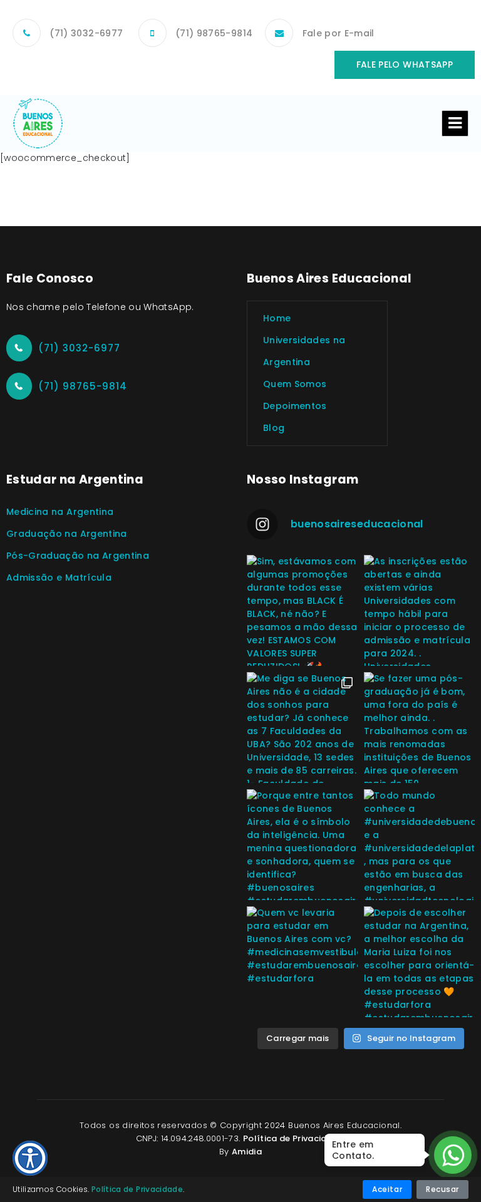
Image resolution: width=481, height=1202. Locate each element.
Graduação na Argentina (66, 533)
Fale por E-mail (339, 33)
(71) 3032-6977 (86, 33)
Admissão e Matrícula (58, 577)
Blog (273, 428)
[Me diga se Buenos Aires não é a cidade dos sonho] (302, 727)
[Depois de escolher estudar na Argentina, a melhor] (419, 961)
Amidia (247, 1152)
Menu (455, 123)
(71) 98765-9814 (213, 33)
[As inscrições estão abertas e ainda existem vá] (419, 610)
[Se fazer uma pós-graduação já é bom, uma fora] (419, 727)
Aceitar (387, 1189)
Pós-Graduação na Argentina (77, 555)
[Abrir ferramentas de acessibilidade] (30, 1158)
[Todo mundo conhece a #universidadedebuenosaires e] (419, 844)
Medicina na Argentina (59, 511)
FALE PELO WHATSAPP (404, 64)
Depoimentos (295, 406)
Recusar (442, 1189)
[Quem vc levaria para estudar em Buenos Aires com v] (302, 961)
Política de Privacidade (293, 1138)
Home (277, 318)
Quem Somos (295, 384)
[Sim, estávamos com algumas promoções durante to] (302, 610)
